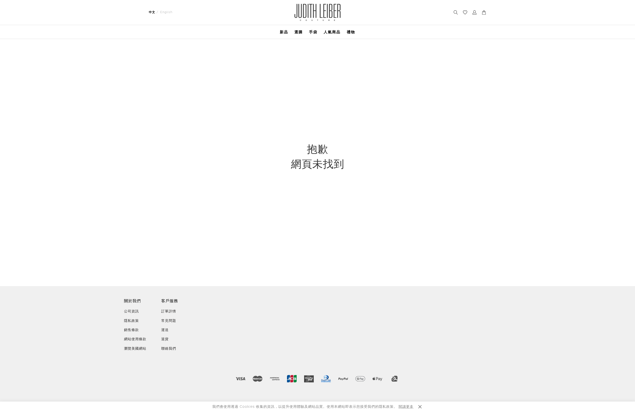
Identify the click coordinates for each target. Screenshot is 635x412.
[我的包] (484, 12)
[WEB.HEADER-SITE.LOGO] (317, 12)
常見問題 (168, 321)
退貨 (165, 339)
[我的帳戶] (474, 12)
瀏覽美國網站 (135, 348)
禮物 (351, 32)
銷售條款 (131, 330)
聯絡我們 (168, 348)
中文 (152, 12)
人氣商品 (332, 32)
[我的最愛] (465, 12)
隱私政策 (131, 321)
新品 (284, 32)
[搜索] (455, 12)
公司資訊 (131, 311)
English (166, 12)
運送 (165, 330)
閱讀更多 (406, 407)
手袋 (313, 32)
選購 (298, 32)
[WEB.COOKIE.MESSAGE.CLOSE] (420, 407)
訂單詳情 (168, 311)
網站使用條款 (135, 339)
